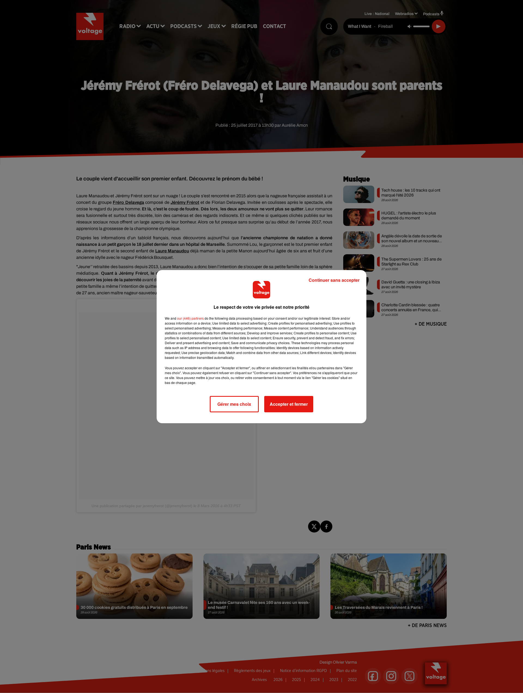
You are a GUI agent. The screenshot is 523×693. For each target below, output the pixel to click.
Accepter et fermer (289, 404)
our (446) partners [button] (190, 318)
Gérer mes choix (234, 404)
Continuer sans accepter (334, 280)
